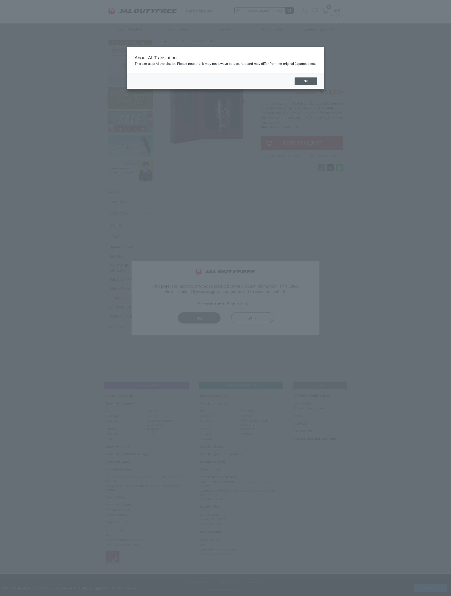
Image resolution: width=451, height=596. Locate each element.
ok (306, 81)
